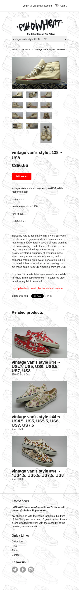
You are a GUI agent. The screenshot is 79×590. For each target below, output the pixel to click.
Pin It (49, 295)
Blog (14, 546)
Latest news (20, 501)
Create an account (42, 5)
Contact (16, 554)
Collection (17, 541)
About (15, 550)
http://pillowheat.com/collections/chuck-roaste (37, 288)
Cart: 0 (63, 5)
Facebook (23, 570)
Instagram (31, 570)
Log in (26, 5)
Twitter (15, 570)
